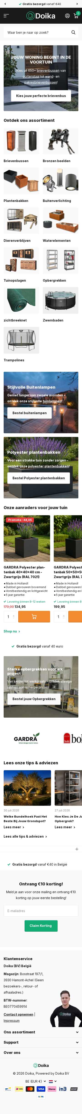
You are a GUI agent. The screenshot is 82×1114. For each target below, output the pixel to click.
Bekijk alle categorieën (6, 16)
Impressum (12, 1020)
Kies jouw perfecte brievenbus (41, 96)
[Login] (67, 15)
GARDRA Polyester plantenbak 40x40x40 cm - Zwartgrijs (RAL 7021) (24, 572)
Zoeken (73, 32)
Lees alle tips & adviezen (24, 836)
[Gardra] (27, 738)
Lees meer (13, 827)
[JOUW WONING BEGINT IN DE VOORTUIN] (41, 78)
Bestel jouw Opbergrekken (34, 699)
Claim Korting (41, 926)
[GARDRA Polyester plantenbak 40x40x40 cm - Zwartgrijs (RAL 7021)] (27, 538)
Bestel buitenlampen (30, 413)
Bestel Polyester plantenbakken (39, 478)
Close (41, 1032)
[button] (5, 4)
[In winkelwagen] (34, 616)
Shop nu (11, 631)
